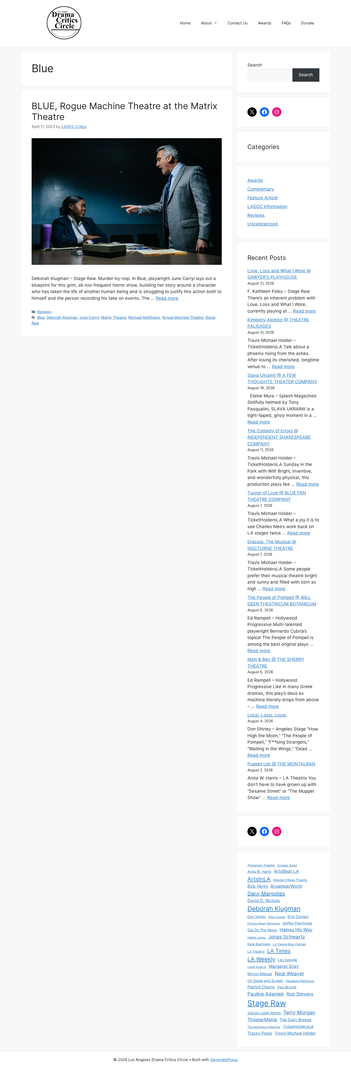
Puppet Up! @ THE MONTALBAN (281, 763)
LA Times (279, 951)
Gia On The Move (262, 930)
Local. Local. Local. (267, 715)
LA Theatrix (256, 951)
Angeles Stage (287, 865)
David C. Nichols (263, 900)
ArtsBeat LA (286, 871)
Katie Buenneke (258, 944)
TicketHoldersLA (298, 1026)
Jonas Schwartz (286, 937)
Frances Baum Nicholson (263, 923)
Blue (40, 317)
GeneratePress (224, 1059)
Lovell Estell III (256, 967)
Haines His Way (296, 929)
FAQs (286, 23)
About (206, 23)
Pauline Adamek (265, 994)
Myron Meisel (259, 974)
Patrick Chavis (261, 987)
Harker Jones (256, 937)
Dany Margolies (266, 894)
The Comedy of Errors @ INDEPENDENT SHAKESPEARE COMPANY (279, 437)
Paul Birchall (286, 987)
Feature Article (262, 197)
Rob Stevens (300, 994)
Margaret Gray (284, 966)
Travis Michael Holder (295, 1033)
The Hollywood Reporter (263, 1027)
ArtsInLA (259, 879)
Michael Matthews (144, 317)
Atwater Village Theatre (290, 880)
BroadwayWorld (286, 886)
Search (254, 65)
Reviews (44, 312)
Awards (264, 23)
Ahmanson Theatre (261, 865)
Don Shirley (256, 917)
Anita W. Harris (259, 871)
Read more (167, 298)
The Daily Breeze (295, 1019)
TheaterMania (262, 1019)
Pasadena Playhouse (300, 981)
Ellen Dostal (277, 917)
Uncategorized (262, 224)
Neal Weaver (289, 973)
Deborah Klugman (62, 317)
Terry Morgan (299, 1012)
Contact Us (238, 23)
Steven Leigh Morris (264, 1013)
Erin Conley (298, 916)
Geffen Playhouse (297, 923)
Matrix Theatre (113, 317)
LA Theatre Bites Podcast (289, 944)
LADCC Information (267, 206)
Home (185, 23)
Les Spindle (287, 960)
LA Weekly (261, 959)
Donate (307, 23)
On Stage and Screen (265, 981)
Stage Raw (266, 1003)
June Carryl (89, 317)
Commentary (260, 189)
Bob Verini (257, 886)
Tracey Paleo (259, 1033)
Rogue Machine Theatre (182, 317)
